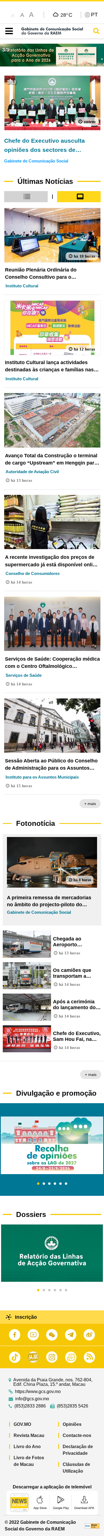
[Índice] (8, 31)
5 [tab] (60, 1184)
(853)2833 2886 (30, 1406)
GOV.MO (22, 1424)
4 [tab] (55, 1184)
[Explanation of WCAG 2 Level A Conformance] (92, 1525)
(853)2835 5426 (72, 1406)
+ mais (90, 803)
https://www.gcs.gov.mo (38, 1391)
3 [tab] (49, 1184)
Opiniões (72, 1424)
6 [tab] (66, 1184)
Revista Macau (29, 1435)
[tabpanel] (52, 1145)
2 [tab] (44, 1184)
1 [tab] (38, 1184)
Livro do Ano (27, 1446)
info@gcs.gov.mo (32, 1399)
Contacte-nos (77, 1435)
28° (66, 15)
